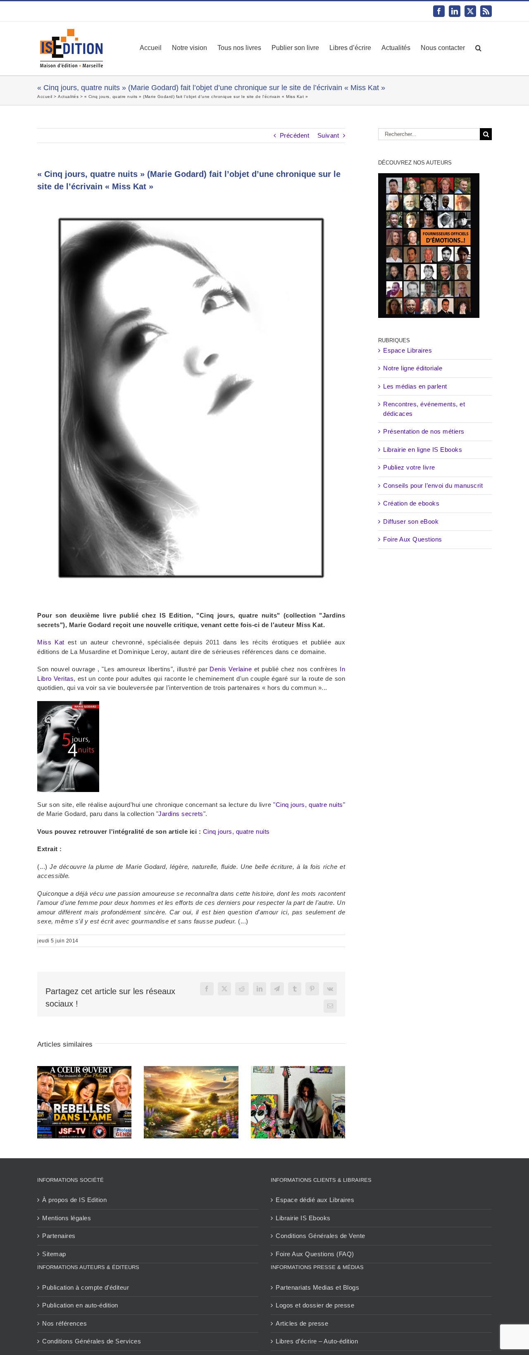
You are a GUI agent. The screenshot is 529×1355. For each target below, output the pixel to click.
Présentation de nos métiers (424, 431)
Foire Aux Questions (412, 539)
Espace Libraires (407, 350)
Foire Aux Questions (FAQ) (315, 1253)
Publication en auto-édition (80, 1305)
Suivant (328, 135)
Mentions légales (66, 1217)
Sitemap (54, 1253)
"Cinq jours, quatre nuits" (309, 804)
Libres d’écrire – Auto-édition (317, 1341)
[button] (478, 48)
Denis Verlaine (231, 669)
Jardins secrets (180, 813)
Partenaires (59, 1235)
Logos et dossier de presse (315, 1305)
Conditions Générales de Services (91, 1341)
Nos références (64, 1323)
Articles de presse (302, 1323)
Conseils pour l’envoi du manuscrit (433, 485)
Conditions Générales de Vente (320, 1235)
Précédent (295, 135)
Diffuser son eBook (410, 521)
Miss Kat (50, 642)
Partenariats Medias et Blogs (317, 1287)
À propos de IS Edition (74, 1199)
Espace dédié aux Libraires (315, 1199)
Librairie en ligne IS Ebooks (422, 449)
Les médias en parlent (415, 386)
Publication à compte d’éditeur (85, 1287)
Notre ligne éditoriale (412, 368)
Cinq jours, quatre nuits (236, 831)
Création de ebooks (411, 503)
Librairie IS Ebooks (303, 1217)
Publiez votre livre (409, 467)
